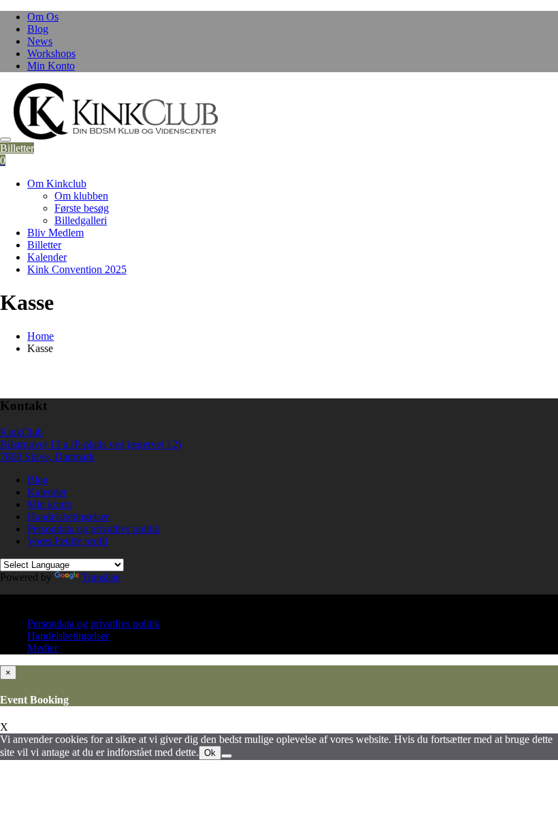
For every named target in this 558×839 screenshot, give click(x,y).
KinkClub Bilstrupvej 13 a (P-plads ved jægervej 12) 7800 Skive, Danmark (90, 444)
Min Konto (51, 66)
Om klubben (81, 196)
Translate (101, 577)
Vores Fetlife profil (67, 541)
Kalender (47, 257)
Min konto (49, 504)
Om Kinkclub (56, 183)
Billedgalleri (80, 220)
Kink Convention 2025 (77, 269)
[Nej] (226, 756)
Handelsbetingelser (68, 516)
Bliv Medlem (55, 232)
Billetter (17, 148)
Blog (37, 29)
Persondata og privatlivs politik (93, 529)
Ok (210, 753)
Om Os (43, 16)
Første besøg (81, 208)
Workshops (51, 53)
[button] (116, 111)
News (39, 41)
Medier (42, 648)
